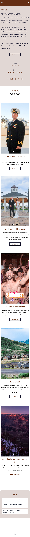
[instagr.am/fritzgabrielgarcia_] (15, 533)
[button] (28, 3)
